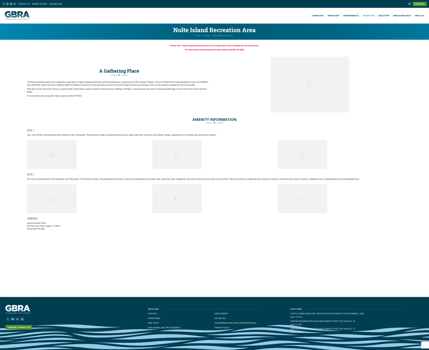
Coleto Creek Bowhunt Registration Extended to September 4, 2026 (327, 313)
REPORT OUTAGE (39, 4)
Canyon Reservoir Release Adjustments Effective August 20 (322, 321)
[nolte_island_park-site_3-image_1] (52, 198)
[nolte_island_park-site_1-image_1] (52, 154)
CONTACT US (24, 4)
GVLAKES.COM (55, 4)
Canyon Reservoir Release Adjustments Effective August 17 (322, 328)
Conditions (154, 318)
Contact (152, 314)
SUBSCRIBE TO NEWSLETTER (19, 327)
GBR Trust (153, 323)
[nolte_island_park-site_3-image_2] (177, 198)
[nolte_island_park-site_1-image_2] (177, 154)
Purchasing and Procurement (164, 328)
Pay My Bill (220, 318)
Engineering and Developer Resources (235, 323)
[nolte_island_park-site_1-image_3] (302, 154)
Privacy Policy (222, 328)
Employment (221, 314)
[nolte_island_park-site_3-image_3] (302, 198)
